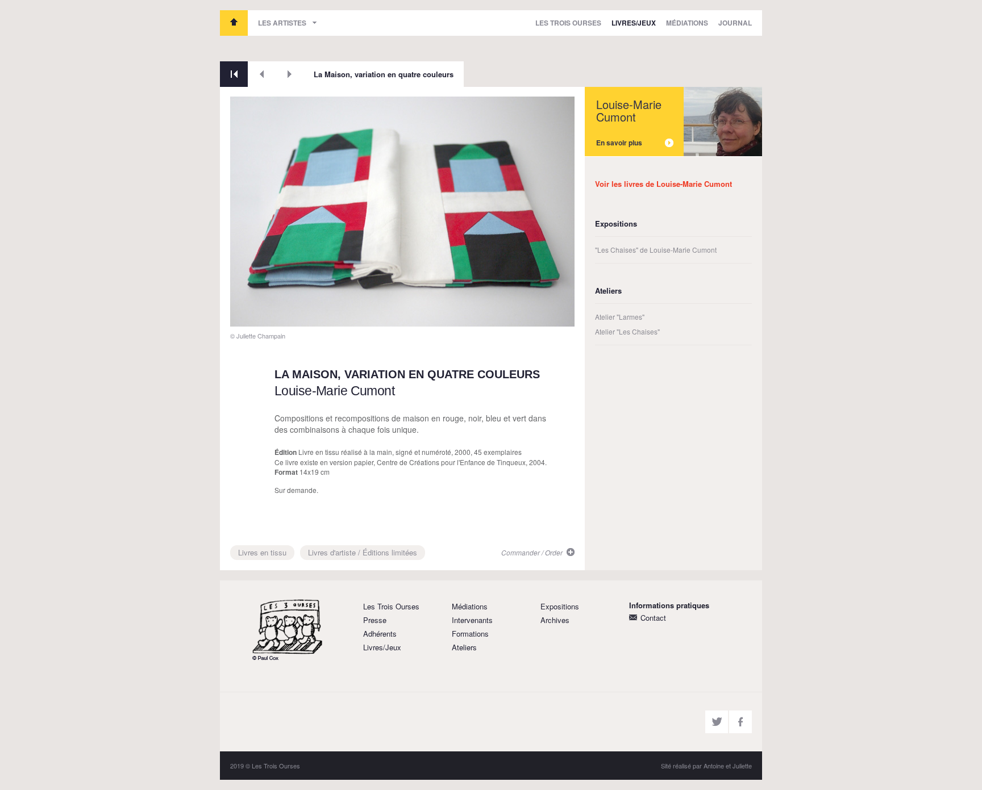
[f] (740, 721)
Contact (653, 617)
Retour (234, 74)
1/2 (244, 313)
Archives (554, 620)
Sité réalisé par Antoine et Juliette (706, 765)
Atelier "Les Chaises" (627, 331)
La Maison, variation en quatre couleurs (383, 74)
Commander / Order (532, 552)
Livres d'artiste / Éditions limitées (362, 552)
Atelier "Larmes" (619, 316)
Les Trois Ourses (234, 23)
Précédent (262, 74)
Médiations (687, 23)
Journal (735, 23)
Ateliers (464, 647)
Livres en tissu (262, 552)
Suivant (289, 74)
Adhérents (380, 633)
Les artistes (282, 23)
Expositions (559, 606)
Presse (374, 620)
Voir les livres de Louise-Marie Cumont (663, 183)
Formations (470, 633)
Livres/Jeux (633, 23)
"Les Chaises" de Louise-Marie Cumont (656, 249)
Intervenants (472, 620)
